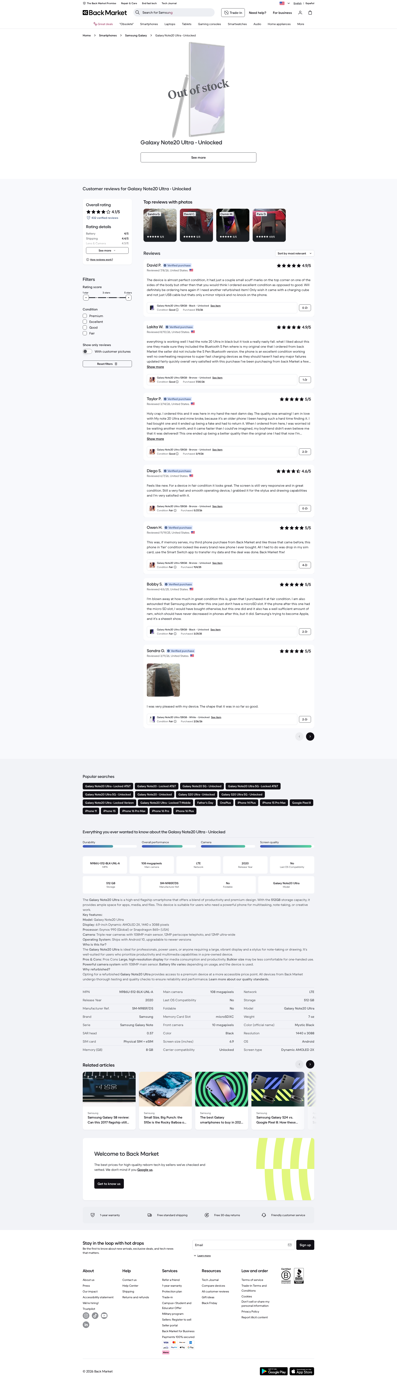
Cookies (247, 1296)
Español (310, 3)
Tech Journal (210, 1280)
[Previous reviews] (299, 736)
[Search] (137, 12)
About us (88, 1280)
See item (215, 305)
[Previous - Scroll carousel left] (299, 1064)
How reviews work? (101, 259)
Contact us (129, 1280)
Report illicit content (255, 1317)
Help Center (130, 1285)
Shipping (128, 1291)
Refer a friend (171, 1280)
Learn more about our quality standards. (239, 979)
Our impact (90, 1291)
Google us (145, 1170)
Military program (173, 1314)
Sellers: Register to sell (176, 1319)
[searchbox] (177, 12)
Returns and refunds (135, 1297)
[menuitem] (149, 24)
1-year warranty (172, 1285)
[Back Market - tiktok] (95, 1315)
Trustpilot (89, 1309)
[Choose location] (285, 3)
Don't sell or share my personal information (255, 1304)
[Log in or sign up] (300, 12)
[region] (229, 226)
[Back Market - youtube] (104, 1315)
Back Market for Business (178, 1331)
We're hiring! (91, 1303)
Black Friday (209, 1303)
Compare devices (213, 1285)
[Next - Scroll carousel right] (310, 1064)
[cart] (310, 12)
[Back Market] (105, 12)
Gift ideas (208, 1297)
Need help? (257, 13)
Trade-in (167, 1297)
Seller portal (170, 1325)
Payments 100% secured (178, 1337)
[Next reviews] (310, 736)
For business (282, 13)
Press (86, 1285)
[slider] (86, 298)
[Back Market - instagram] (86, 1315)
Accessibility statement (98, 1297)
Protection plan (172, 1291)
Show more (155, 367)
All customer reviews (215, 1291)
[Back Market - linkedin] (86, 1324)
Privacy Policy (250, 1311)
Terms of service (252, 1280)
